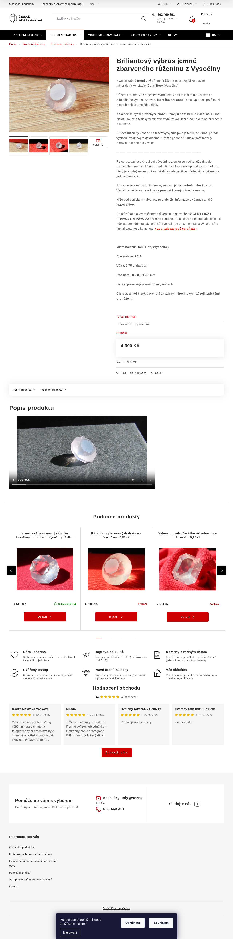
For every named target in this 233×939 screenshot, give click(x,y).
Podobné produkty (51, 389)
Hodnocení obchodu (116, 688)
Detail (42, 616)
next (221, 570)
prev (11, 570)
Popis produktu (22, 389)
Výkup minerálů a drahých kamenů (30, 879)
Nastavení (70, 932)
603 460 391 (166, 14)
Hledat (144, 18)
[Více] (213, 35)
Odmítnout (132, 922)
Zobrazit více (116, 752)
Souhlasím (161, 922)
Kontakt (14, 886)
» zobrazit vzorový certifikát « (176, 228)
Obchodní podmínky (21, 3)
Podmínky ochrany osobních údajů (62, 3)
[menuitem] (27, 35)
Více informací (127, 316)
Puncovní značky (19, 872)
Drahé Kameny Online (116, 908)
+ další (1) (98, 145)
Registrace (214, 3)
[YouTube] (197, 804)
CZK (165, 3)
